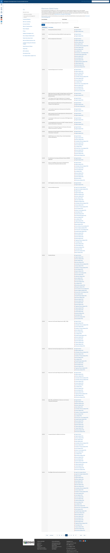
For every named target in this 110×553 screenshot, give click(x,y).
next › (81, 535)
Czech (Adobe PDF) (79, 495)
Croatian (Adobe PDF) (79, 493)
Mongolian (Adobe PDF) (80, 286)
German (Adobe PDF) (79, 496)
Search (108, 1)
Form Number (44, 19)
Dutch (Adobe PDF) (79, 330)
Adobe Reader (54, 545)
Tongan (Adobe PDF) (79, 309)
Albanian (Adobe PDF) (79, 194)
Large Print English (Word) (80, 187)
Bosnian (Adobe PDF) (79, 199)
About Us (39, 544)
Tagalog (67, 551)
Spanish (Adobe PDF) (79, 59)
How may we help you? (86, 1)
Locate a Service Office (41, 547)
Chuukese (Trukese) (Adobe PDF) (81, 206)
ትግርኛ (75, 551)
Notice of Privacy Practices (57, 546)
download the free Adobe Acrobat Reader (63, 14)
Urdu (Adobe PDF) (78, 249)
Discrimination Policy (26, 53)
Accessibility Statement (56, 544)
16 (73, 535)
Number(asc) (44, 27)
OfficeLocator (1, 9)
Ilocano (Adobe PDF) (79, 274)
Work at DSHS (39, 545)
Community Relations (27, 19)
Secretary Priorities (26, 24)
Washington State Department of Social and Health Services (16, 1)
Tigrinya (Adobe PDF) (79, 63)
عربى (67, 546)
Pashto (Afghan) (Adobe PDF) (81, 227)
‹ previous (51, 535)
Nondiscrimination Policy (56, 543)
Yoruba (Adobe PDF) (79, 318)
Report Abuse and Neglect (42, 549)
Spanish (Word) (78, 178)
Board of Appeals (26, 28)
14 (68, 535)
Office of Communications (27, 26)
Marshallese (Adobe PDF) (80, 222)
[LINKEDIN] (1, 22)
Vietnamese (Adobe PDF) (80, 66)
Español (71, 543)
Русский (74, 543)
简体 (67, 544)
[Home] (1, 1)
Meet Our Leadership (26, 21)
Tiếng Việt (68, 550)
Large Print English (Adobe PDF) (81, 189)
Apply (43, 24)
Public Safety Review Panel (28, 38)
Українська (73, 548)
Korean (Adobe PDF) (79, 49)
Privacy (24, 31)
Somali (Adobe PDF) (79, 58)
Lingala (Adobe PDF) (79, 220)
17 (75, 535)
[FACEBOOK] (1, 16)
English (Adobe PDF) (79, 31)
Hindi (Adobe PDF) (78, 212)
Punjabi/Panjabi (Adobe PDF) (81, 54)
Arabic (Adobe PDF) (79, 44)
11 (61, 535)
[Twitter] (82, 541)
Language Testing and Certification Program (29, 43)
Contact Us (39, 546)
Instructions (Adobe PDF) (80, 106)
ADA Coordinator (26, 51)
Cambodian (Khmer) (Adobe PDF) (81, 45)
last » (85, 535)
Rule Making (54, 549)
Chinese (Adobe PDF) (79, 47)
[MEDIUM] (1, 23)
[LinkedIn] (85, 541)
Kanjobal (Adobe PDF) (79, 213)
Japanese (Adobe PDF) (79, 500)
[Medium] (87, 541)
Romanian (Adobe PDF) (79, 297)
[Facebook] (80, 541)
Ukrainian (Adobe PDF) (79, 65)
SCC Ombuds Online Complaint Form (29, 55)
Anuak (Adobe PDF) (79, 481)
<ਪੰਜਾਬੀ (73, 546)
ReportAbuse (1, 12)
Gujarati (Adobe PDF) (79, 271)
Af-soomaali (68, 548)
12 (64, 535)
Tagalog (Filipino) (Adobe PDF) (81, 61)
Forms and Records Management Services (29, 17)
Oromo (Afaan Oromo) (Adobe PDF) (82, 226)
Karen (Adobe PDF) (79, 278)
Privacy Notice (54, 547)
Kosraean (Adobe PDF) (79, 281)
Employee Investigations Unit (28, 33)
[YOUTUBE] (1, 20)
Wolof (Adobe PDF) (79, 252)
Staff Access (39, 543)
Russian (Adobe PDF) (79, 56)
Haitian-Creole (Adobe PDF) (80, 210)
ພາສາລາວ (72, 551)
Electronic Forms (26, 12)
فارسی (74, 550)
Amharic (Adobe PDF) (79, 42)
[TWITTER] (1, 18)
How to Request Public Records (28, 35)
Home (24, 4)
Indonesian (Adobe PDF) (80, 276)
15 (71, 535)
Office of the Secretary (29, 4)
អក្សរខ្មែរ (70, 546)
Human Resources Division (27, 46)
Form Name (64, 19)
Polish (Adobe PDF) (79, 294)
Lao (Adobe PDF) (78, 51)
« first (47, 535)
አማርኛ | (71, 550)
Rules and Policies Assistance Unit (29, 40)
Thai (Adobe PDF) (78, 242)
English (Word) (78, 29)
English (67, 543)
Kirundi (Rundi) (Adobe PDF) (80, 215)
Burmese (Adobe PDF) (79, 262)
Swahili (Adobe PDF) (79, 238)
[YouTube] (83, 541)
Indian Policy (25, 48)
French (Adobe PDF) (79, 208)
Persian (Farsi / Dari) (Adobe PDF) (81, 52)
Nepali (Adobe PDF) (79, 224)
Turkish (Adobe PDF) (79, 245)
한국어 (72, 544)
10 (59, 535)
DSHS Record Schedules (28, 14)
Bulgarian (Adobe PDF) (79, 201)
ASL (77, 551)
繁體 (70, 544)
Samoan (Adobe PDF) (79, 301)
